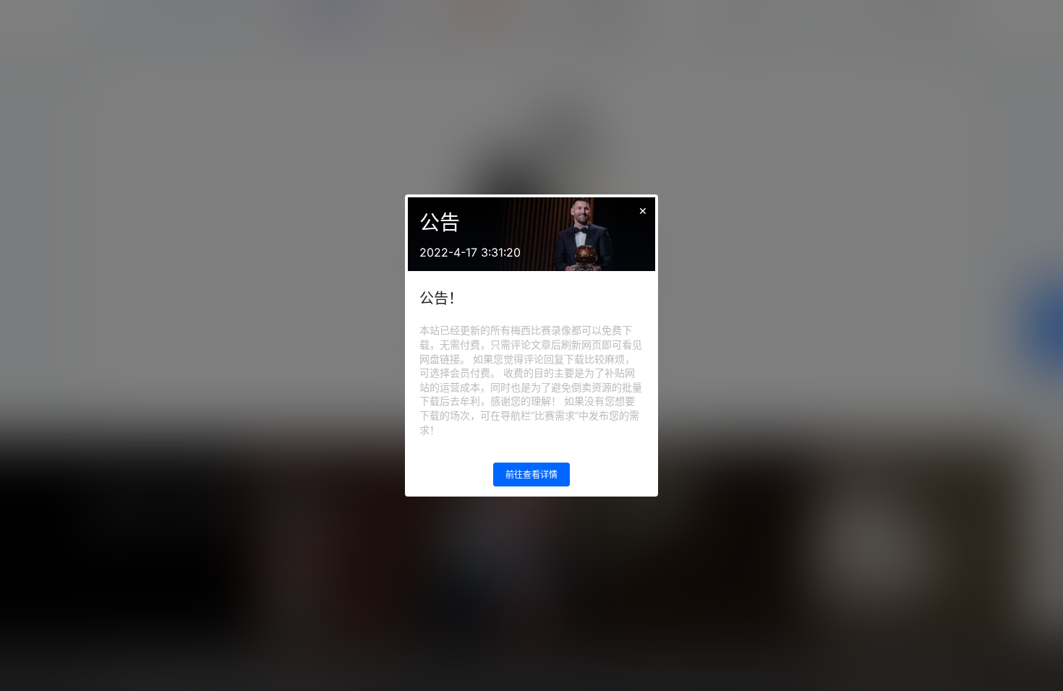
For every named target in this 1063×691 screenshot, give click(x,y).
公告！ (441, 298)
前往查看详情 (531, 474)
